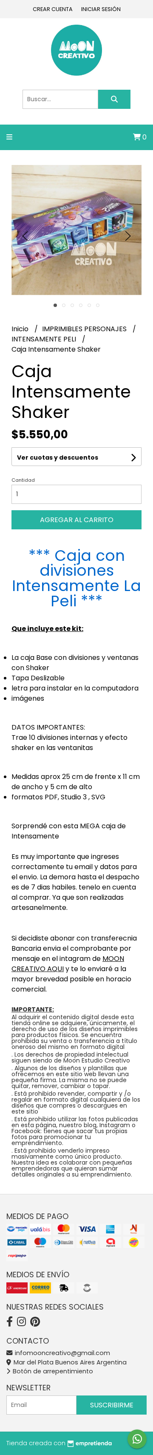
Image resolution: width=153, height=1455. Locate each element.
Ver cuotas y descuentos (57, 457)
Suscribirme (111, 1405)
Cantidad (23, 480)
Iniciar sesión (101, 9)
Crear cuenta (53, 9)
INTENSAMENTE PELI (44, 339)
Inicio (20, 329)
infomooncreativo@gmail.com (61, 1353)
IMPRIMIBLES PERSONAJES (85, 329)
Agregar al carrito (76, 520)
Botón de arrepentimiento (52, 1371)
